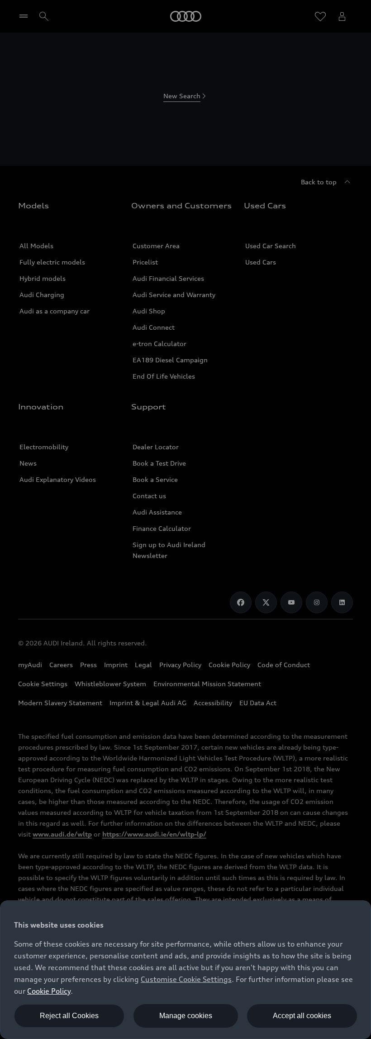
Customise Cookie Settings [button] (186, 979)
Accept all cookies (302, 1016)
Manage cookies (185, 1016)
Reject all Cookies (69, 1016)
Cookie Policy (49, 991)
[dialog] (185, 969)
